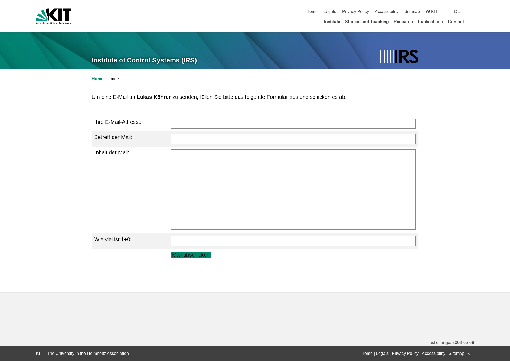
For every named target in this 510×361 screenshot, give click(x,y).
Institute (332, 21)
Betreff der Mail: (113, 137)
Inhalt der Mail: (111, 152)
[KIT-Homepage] (53, 16)
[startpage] (472, 21)
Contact (456, 21)
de (457, 11)
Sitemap (412, 11)
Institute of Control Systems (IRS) (144, 60)
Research (403, 21)
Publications (430, 21)
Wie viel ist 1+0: (113, 239)
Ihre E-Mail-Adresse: (118, 122)
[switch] (472, 11)
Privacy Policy (355, 11)
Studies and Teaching (367, 21)
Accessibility (386, 11)
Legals (330, 11)
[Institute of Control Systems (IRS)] (399, 57)
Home (312, 11)
